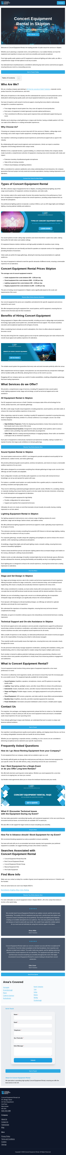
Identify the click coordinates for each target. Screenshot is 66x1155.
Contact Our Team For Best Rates (33, 178)
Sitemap (3, 1144)
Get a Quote (31, 34)
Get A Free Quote (33, 974)
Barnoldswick (5, 890)
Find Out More (33, 570)
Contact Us (4, 1122)
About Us (4, 1119)
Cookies (3, 1142)
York (35, 989)
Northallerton (7, 998)
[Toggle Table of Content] (18, 78)
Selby (35, 992)
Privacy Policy (5, 1136)
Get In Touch (33, 727)
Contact (61, 3)
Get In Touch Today (33, 72)
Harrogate (6, 987)
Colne (21, 890)
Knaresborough (8, 990)
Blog (2, 1127)
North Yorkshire (38, 986)
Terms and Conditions (8, 1139)
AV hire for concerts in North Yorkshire (38, 89)
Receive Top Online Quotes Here (33, 447)
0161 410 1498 (6, 1111)
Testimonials (5, 1124)
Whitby (36, 997)
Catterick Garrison (8, 995)
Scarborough (38, 1000)
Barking (26, 890)
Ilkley (17, 890)
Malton (36, 995)
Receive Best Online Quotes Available (33, 297)
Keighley (12, 890)
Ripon (5, 993)
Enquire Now (33, 829)
